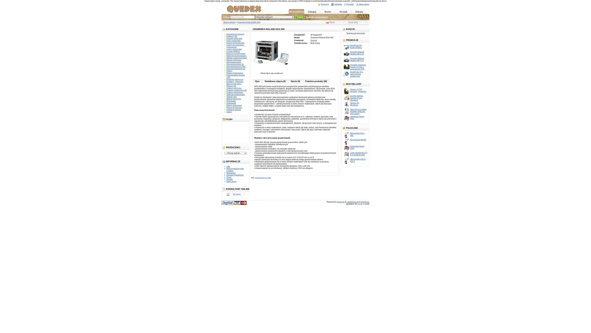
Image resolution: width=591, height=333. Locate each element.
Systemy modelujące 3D (236, 90)
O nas (228, 177)
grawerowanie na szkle (263, 178)
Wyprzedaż (231, 101)
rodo (228, 166)
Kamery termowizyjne (235, 43)
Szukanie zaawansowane (317, 17)
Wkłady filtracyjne (233, 99)
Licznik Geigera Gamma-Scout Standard (356, 98)
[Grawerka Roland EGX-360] (272, 72)
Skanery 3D (231, 86)
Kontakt (350, 4)
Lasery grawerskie (234, 49)
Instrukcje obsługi (233, 110)
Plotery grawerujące (234, 73)
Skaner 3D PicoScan (354, 104)
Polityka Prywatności (235, 175)
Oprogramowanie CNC (236, 67)
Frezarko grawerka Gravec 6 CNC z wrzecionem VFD (358, 67)
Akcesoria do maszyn (235, 34)
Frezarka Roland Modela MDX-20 (357, 53)
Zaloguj (312, 11)
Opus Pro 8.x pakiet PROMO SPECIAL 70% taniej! (358, 111)
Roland (314, 40)
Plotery (229, 71)
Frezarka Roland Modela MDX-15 (357, 59)
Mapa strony (364, 4)
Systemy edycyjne (233, 88)
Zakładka (338, 4)
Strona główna (296, 11)
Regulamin (231, 173)
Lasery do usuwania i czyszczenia (235, 46)
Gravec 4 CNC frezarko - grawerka (358, 90)
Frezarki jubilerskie (234, 38)
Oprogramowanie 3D (235, 64)
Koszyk (343, 11)
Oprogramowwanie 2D (235, 69)
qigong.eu (365, 202)
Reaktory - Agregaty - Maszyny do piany (235, 83)
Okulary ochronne (233, 60)
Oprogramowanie (233, 62)
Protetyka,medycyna (234, 79)
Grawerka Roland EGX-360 (248, 22)
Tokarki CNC (231, 97)
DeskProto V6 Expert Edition (356, 46)
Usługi (229, 112)
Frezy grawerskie (233, 41)
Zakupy (359, 11)
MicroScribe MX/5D (358, 140)
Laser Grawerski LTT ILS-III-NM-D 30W (358, 154)
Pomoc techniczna (234, 108)
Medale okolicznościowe (236, 58)
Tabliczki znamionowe (235, 95)
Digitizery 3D (231, 36)
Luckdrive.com (353, 202)
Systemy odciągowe (234, 92)
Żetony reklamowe (234, 105)
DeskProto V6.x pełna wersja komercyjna (356, 74)
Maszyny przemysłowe (235, 54)
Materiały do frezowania (236, 56)
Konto (328, 11)
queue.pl (340, 202)
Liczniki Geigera (233, 51)
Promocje (325, 4)
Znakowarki (231, 103)
